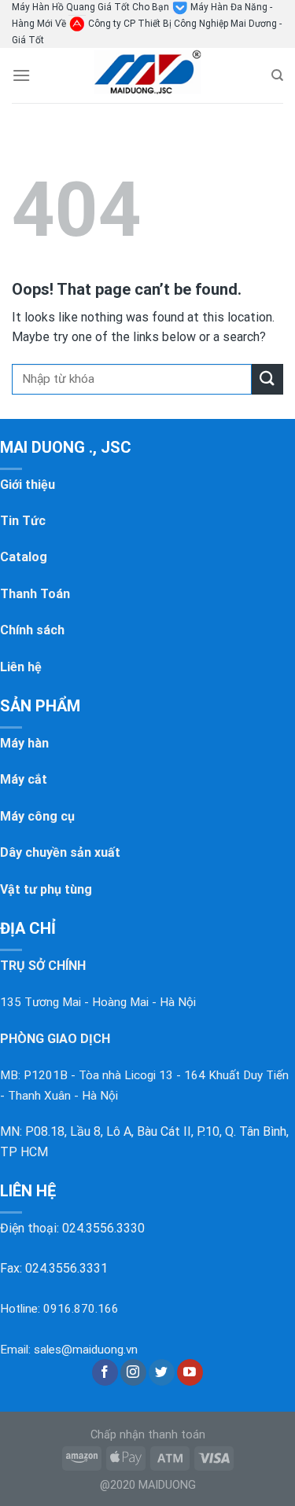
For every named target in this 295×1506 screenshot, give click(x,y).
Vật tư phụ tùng (46, 889)
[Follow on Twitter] (162, 1372)
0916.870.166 (81, 1309)
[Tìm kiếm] (277, 75)
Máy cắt (23, 779)
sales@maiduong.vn (86, 1350)
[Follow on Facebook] (105, 1372)
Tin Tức (23, 520)
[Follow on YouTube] (190, 1372)
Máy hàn (24, 743)
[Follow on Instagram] (133, 1372)
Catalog (23, 556)
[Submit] (267, 379)
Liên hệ (21, 666)
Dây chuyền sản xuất (60, 852)
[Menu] (21, 75)
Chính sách (32, 630)
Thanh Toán (35, 593)
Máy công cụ (37, 816)
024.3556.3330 (103, 1228)
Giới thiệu (27, 484)
